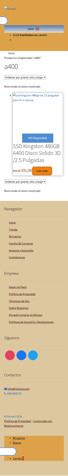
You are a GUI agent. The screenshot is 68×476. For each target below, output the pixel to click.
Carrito (18, 458)
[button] (31, 29)
